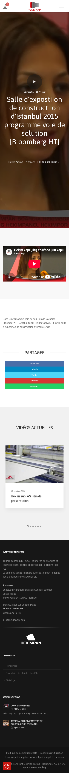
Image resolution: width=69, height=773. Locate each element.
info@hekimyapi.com (14, 620)
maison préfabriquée (17, 757)
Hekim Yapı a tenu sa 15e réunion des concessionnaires (29, 704)
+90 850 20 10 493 (12, 612)
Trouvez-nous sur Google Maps (19, 604)
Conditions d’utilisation (51, 753)
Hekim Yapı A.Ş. (50, 764)
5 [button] (38, 526)
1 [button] (28, 526)
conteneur (59, 757)
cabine (33, 757)
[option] (34, 476)
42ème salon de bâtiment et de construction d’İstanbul (26, 722)
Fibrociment (12, 665)
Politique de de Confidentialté (21, 753)
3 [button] (33, 526)
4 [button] (35, 526)
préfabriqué (45, 757)
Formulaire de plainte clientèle (22, 673)
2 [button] (30, 526)
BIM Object (12, 680)
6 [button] (40, 526)
